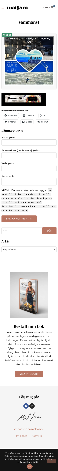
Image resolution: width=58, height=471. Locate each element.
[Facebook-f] (26, 406)
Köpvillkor (37, 435)
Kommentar (8, 176)
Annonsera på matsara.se (29, 429)
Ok (29, 466)
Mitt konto (21, 435)
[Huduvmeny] (3, 8)
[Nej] (51, 461)
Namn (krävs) (8, 137)
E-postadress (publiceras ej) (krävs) (20, 150)
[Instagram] (32, 406)
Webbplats (7, 163)
